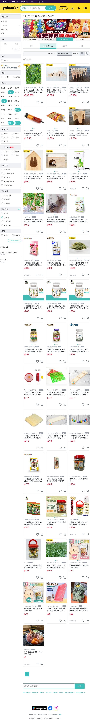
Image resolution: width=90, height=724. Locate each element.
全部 (31, 46)
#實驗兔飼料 (69, 692)
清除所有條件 (14, 240)
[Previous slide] (24, 74)
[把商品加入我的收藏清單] (37, 102)
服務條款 (32, 718)
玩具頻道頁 (64, 39)
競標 (65, 46)
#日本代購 (27, 692)
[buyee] (10, 66)
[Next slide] (42, 74)
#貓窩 (55, 692)
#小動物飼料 (80, 692)
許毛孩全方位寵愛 (48, 39)
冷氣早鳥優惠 (31, 39)
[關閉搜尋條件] (28, 8)
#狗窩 (42, 692)
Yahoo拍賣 (11, 8)
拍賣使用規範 (48, 718)
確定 (16, 49)
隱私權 (39, 718)
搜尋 (79, 686)
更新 (59, 714)
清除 (18, 209)
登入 (63, 8)
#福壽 (61, 692)
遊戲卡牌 (81, 39)
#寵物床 (35, 692)
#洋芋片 (49, 692)
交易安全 (58, 718)
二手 (81, 46)
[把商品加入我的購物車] (41, 102)
